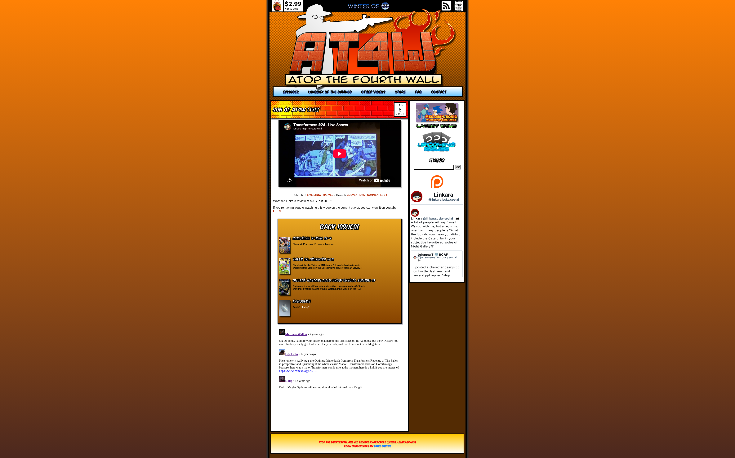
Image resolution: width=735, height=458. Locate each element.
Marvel (328, 195)
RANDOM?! (302, 300)
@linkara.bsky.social (443, 199)
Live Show (314, 195)
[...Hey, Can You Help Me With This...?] (368, 7)
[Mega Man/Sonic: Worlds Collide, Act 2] (437, 120)
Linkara (443, 194)
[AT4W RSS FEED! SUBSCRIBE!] (446, 6)
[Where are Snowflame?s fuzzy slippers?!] (368, 50)
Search (437, 160)
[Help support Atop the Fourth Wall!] (437, 187)
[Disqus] (340, 375)
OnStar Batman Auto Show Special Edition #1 (334, 279)
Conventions (356, 195)
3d (457, 218)
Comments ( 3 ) (377, 195)
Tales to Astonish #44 (313, 258)
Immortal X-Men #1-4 (312, 237)
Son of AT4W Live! (296, 109)
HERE (277, 211)
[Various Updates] (437, 153)
